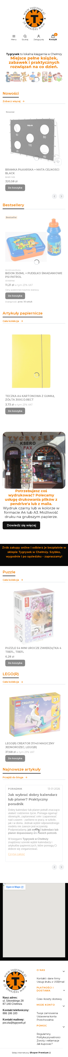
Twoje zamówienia (47, 1013)
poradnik (15, 788)
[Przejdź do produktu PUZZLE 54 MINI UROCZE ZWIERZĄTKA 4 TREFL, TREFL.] (34, 616)
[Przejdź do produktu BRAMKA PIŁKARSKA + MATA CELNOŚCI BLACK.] (34, 138)
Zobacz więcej (11, 101)
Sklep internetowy (30, 1052)
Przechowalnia (45, 1019)
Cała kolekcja (11, 321)
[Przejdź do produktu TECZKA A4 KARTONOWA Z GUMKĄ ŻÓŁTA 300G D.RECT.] (34, 361)
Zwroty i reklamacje (48, 1040)
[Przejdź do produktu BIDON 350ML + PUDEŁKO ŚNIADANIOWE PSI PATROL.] (34, 241)
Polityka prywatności (48, 1037)
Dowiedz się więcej (21, 525)
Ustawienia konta (46, 1016)
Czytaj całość (16, 854)
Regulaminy (44, 1034)
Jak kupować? (45, 1043)
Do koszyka (15, 187)
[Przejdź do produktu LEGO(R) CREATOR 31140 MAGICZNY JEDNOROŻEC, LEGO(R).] (34, 715)
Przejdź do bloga (13, 777)
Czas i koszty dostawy (49, 999)
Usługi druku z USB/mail (50, 981)
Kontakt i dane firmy (48, 978)
